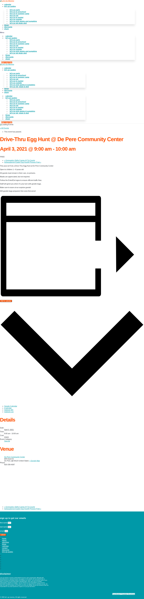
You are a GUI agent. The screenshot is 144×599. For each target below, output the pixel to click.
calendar (7, 4)
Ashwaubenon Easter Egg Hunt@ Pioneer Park (22, 162)
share (6, 29)
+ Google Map (34, 461)
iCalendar (8, 408)
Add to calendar (6, 301)
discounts (8, 27)
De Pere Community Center (14, 457)
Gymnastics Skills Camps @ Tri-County (19, 160)
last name (4, 527)
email (2, 531)
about (4, 540)
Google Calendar (10, 406)
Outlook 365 (8, 410)
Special (7, 441)
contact (4, 548)
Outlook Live (9, 412)
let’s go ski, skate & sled (19, 87)
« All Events (4, 128)
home (4, 538)
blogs (6, 25)
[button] (67, 33)
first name (4, 523)
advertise (5, 542)
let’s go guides (10, 6)
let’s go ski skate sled (18, 23)
